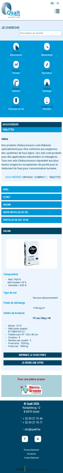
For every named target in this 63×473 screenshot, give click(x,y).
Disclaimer (31, 454)
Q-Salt (6, 196)
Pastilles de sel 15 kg (15, 219)
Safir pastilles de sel (15, 212)
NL (58, 3)
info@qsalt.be (32, 429)
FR (52, 3)
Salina (7, 204)
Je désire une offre (33, 362)
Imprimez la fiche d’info (32, 355)
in (38, 439)
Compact (40, 177)
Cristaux (27, 177)
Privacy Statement (31, 450)
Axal (6, 189)
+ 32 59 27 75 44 (32, 418)
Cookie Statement (31, 458)
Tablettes (55, 177)
